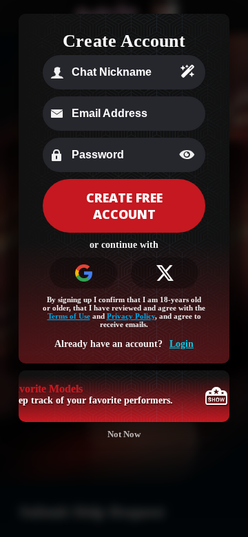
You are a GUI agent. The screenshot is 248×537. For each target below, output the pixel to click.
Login (181, 344)
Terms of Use (69, 316)
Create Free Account (124, 205)
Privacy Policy (131, 316)
